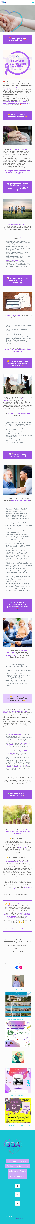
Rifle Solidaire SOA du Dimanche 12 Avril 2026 (18, 1125)
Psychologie (18, 1065)
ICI (25, 896)
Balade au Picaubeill (18, 1049)
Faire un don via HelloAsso (18, 1161)
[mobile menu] (32, 2)
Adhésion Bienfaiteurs (17, 1171)
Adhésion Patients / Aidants (17, 1166)
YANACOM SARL (20, 1218)
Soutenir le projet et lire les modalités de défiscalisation (17, 929)
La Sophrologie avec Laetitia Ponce (18, 989)
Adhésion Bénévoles (17, 1176)
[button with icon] (17, 1186)
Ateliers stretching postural (18, 1095)
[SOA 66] (3, 2)
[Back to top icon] (17, 1213)
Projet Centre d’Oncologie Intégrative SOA (18, 1019)
